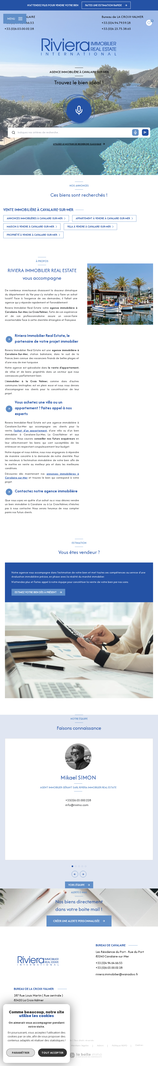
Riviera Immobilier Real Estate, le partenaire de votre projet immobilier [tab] (46, 338)
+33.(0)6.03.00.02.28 (19, 28)
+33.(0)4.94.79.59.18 (116, 22)
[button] (83, 874)
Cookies (139, 1045)
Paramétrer (20, 1052)
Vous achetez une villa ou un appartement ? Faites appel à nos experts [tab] (43, 407)
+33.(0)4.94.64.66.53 (109, 963)
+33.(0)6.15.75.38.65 (116, 28)
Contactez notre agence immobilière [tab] (46, 491)
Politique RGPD (119, 1045)
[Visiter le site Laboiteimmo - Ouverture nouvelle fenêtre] (85, 1055)
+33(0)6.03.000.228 (78, 800)
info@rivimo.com (76, 805)
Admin (100, 1045)
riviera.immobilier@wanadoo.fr (117, 974)
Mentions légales (80, 1045)
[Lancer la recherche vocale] (79, 109)
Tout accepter (52, 1052)
